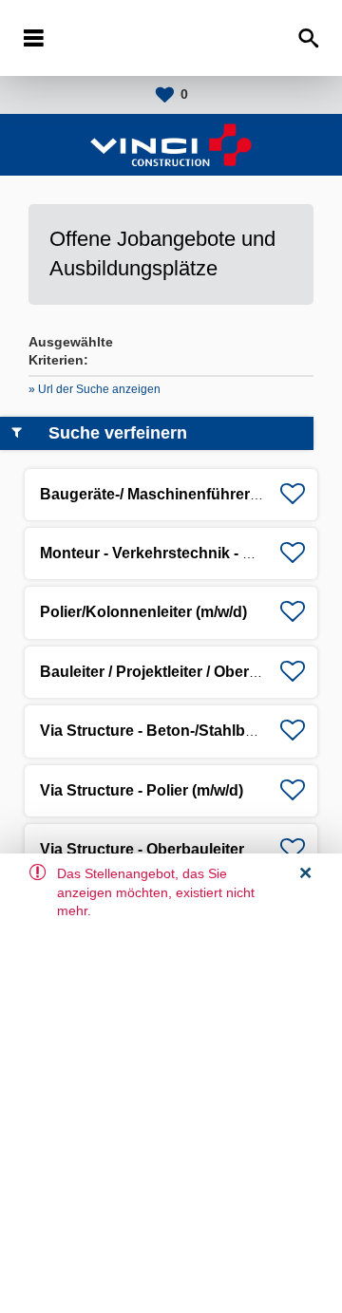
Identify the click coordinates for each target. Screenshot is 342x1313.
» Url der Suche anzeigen (94, 389)
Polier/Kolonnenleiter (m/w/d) (143, 612)
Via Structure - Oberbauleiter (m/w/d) (169, 849)
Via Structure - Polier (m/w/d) (141, 790)
